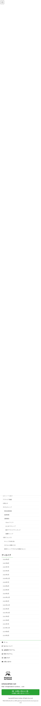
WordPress (11, 700)
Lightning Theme (21, 700)
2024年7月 (6, 582)
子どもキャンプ (7, 507)
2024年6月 (6, 586)
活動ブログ (7, 658)
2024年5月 (6, 590)
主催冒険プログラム (9, 650)
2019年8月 (6, 631)
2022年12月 (6, 605)
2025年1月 (6, 574)
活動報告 (6, 518)
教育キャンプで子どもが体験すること (15, 549)
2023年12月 (6, 597)
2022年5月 (6, 609)
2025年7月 (6, 567)
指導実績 (6, 515)
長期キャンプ (9, 534)
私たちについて (8, 646)
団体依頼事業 (8, 511)
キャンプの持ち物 (9, 541)
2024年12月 (6, 578)
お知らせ (5, 503)
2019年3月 (6, 635)
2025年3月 (6, 571)
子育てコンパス (7, 537)
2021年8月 (6, 620)
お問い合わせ (7, 661)
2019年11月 (6, 628)
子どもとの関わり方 (10, 545)
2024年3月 (6, 594)
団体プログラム (8, 654)
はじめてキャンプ (10, 526)
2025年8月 (6, 563)
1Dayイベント (9, 522)
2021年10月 (6, 612)
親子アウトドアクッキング (12, 530)
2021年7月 (6, 624)
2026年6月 (6, 559)
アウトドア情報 (7, 499)
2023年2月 (6, 601)
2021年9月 (6, 616)
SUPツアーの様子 (8, 496)
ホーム (5, 642)
